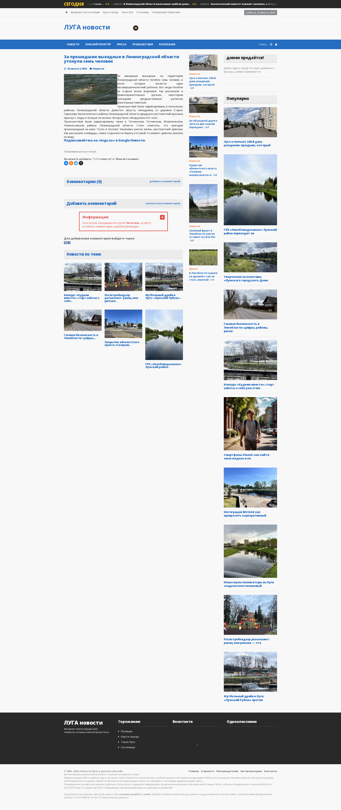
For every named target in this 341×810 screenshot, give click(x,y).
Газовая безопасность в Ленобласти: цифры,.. (81, 336)
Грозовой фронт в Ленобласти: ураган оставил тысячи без (202, 234)
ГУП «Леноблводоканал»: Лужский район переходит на (250, 231)
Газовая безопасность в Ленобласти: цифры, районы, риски (246, 327)
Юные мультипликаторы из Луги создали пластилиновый (249, 584)
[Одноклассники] (71, 163)
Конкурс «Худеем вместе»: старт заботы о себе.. (81, 298)
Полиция (126, 731)
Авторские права (251, 771)
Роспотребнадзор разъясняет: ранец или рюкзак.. (121, 298)
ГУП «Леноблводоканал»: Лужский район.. (163, 365)
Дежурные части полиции (85, 12)
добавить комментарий (165, 181)
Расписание (167, 44)
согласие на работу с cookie (135, 794)
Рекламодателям (227, 771)
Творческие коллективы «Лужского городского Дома (246, 278)
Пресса (121, 44)
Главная (193, 771)
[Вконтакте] (135, 28)
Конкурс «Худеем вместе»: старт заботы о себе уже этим (249, 386)
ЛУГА (96, 159)
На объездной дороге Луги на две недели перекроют (203, 124)
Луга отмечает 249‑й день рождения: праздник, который (202, 81)
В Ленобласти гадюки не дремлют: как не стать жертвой (203, 276)
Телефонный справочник (165, 12)
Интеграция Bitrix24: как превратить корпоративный (245, 513)
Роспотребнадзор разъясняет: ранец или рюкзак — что (247, 641)
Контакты (270, 771)
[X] (81, 163)
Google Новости (131, 140)
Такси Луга (127, 12)
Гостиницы (142, 12)
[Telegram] (76, 163)
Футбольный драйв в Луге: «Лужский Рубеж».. (163, 296)
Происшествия (142, 44)
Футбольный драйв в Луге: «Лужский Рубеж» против (244, 698)
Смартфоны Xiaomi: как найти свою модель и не (246, 456)
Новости (140, 4)
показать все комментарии (163, 203)
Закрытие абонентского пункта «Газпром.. (122, 343)
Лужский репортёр (98, 44)
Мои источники (127, 159)
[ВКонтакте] (66, 163)
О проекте (207, 771)
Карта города (110, 12)
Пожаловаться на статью (80, 151)
